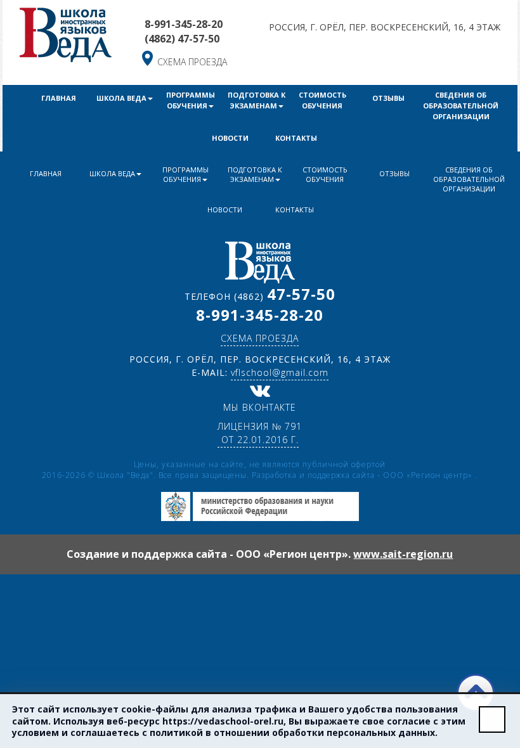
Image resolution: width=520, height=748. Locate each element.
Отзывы (388, 98)
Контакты (296, 138)
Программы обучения (190, 100)
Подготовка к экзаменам (256, 100)
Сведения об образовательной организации (460, 105)
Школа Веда (121, 98)
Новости (230, 138)
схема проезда (192, 62)
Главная (58, 98)
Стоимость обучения (322, 100)
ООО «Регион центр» (429, 475)
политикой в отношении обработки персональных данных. (294, 732)
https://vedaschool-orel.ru (222, 721)
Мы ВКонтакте (259, 407)
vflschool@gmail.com (279, 372)
